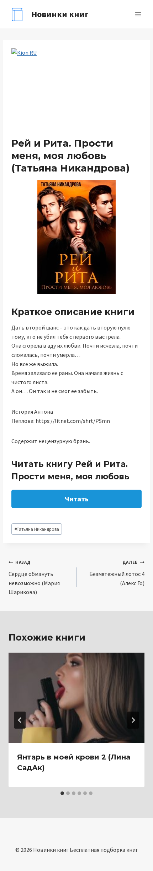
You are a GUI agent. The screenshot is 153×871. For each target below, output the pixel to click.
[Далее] (133, 720)
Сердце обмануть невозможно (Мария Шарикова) (34, 577)
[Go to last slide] (20, 720)
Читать (77, 498)
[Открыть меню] (137, 14)
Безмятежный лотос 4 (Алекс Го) (116, 572)
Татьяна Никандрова (37, 529)
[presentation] (76, 698)
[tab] (62, 793)
